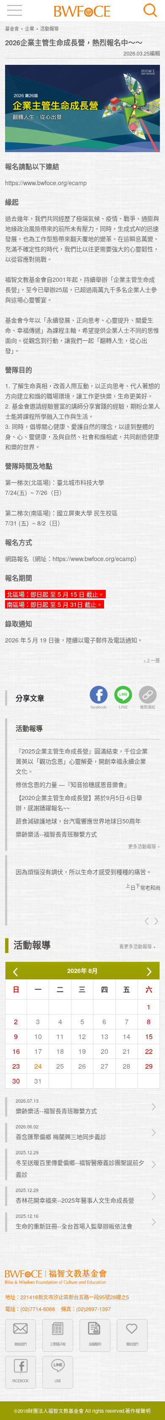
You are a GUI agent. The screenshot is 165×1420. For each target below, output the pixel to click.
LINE (58, 1380)
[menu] (14, 10)
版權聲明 (95, 1343)
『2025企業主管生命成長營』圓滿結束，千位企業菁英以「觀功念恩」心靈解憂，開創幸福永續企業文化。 (82, 761)
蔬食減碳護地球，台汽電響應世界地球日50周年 (78, 821)
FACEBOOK (20, 1380)
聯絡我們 (20, 1343)
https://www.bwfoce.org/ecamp (46, 182)
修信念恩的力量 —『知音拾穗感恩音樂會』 (73, 784)
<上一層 (151, 660)
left (147, 921)
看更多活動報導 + (137, 946)
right (155, 921)
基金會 (12, 28)
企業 (29, 28)
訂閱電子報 (57, 1343)
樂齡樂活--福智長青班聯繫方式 (56, 834)
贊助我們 (132, 1343)
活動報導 (49, 28)
